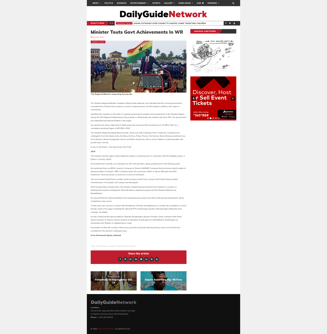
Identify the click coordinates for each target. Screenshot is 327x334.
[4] (216, 118)
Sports (156, 3)
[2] (211, 118)
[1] (208, 118)
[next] (233, 98)
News (95, 3)
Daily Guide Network (105, 329)
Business (121, 3)
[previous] (194, 98)
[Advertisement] (209, 162)
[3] (213, 118)
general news (102, 246)
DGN (199, 3)
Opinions (212, 3)
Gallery (168, 3)
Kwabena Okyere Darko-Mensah (122, 246)
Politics (108, 3)
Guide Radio (184, 3)
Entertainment (138, 3)
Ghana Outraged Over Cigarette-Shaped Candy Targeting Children (169, 23)
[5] (219, 118)
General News (124, 23)
